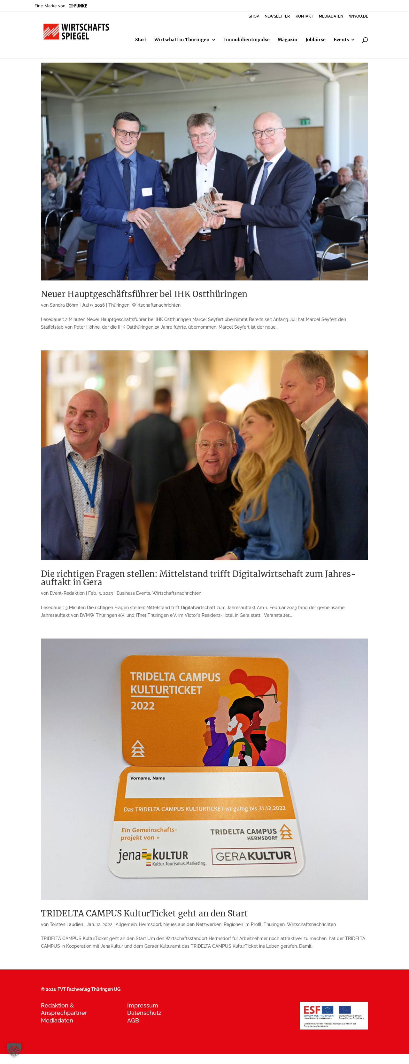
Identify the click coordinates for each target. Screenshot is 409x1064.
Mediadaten (57, 1020)
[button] (14, 1050)
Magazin (287, 39)
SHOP (254, 16)
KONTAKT (304, 16)
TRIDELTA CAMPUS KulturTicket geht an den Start (144, 913)
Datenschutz (144, 1012)
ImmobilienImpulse (247, 39)
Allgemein (126, 924)
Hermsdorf (150, 924)
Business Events (133, 593)
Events (341, 39)
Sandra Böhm (64, 305)
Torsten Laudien (66, 924)
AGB (133, 1020)
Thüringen (118, 305)
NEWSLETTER (277, 16)
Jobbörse (315, 39)
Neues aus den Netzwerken (192, 924)
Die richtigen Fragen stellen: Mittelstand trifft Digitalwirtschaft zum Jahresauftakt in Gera (198, 578)
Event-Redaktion (67, 593)
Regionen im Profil (242, 924)
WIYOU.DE (358, 16)
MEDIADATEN (331, 16)
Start (140, 39)
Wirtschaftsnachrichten (156, 305)
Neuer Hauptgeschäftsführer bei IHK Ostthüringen (144, 294)
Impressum (142, 1005)
